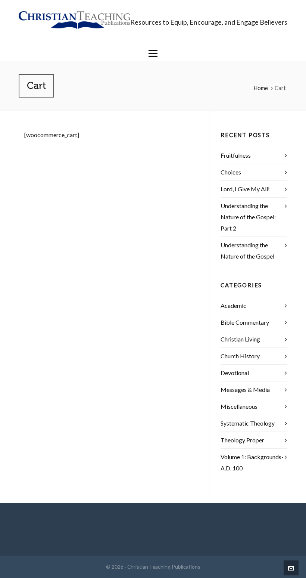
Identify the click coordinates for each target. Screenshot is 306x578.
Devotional (235, 372)
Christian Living (240, 339)
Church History (240, 355)
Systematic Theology (248, 423)
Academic (233, 305)
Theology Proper (242, 439)
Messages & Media (245, 389)
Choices (231, 172)
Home (260, 87)
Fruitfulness (236, 155)
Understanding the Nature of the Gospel (247, 250)
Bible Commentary (245, 322)
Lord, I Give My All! (245, 188)
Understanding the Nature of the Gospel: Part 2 (248, 217)
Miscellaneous (239, 406)
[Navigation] (153, 53)
